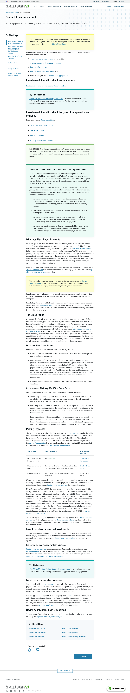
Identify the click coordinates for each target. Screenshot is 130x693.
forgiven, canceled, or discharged (49, 616)
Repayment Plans (47, 120)
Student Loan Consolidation (37, 632)
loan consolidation (56, 556)
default (69, 595)
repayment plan (46, 305)
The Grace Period (37, 130)
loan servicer (52, 458)
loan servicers (72, 433)
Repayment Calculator (65, 520)
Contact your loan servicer (57, 485)
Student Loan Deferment (36, 636)
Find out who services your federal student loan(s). (46, 86)
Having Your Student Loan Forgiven (44, 140)
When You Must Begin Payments (42, 125)
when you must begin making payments (45, 63)
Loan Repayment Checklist (37, 628)
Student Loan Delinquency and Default (73, 636)
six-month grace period (82, 249)
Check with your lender (85, 467)
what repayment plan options (41, 59)
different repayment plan (60, 445)
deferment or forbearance (36, 556)
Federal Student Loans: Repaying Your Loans (46, 99)
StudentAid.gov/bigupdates (55, 44)
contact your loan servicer (49, 605)
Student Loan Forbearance (69, 628)
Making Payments (37, 135)
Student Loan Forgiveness (69, 632)
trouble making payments (58, 75)
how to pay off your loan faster (42, 71)
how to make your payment (41, 67)
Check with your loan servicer (85, 459)
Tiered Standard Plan (34, 270)
